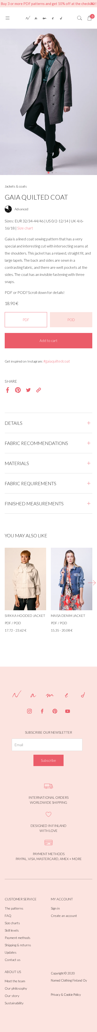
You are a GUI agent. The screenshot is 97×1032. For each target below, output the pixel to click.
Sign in (55, 908)
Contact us (12, 960)
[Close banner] (92, 3)
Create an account (64, 916)
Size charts (12, 923)
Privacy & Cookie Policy (66, 994)
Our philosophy (16, 988)
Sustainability (14, 1003)
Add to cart (48, 340)
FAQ (8, 916)
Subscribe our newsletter (48, 732)
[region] (48, 3)
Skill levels (12, 930)
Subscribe (48, 760)
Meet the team (15, 981)
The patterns (14, 908)
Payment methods (17, 938)
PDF (26, 320)
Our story (12, 996)
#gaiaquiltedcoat (56, 361)
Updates (10, 952)
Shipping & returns (18, 945)
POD (71, 320)
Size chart (25, 228)
